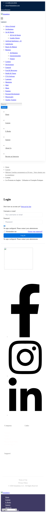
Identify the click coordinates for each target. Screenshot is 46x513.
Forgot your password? (35, 231)
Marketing (8, 82)
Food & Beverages (11, 70)
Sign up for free (26, 206)
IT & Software (10, 76)
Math (7, 85)
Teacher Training (10, 100)
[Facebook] (25, 337)
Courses (7, 170)
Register (7, 9)
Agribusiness (9, 29)
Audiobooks (9, 44)
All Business (14, 53)
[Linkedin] (25, 415)
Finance (12, 59)
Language (8, 79)
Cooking (8, 62)
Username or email (10, 211)
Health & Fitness (10, 73)
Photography (9, 97)
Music (7, 88)
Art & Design (9, 32)
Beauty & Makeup (11, 47)
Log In (23, 235)
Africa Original (10, 26)
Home (7, 167)
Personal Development (12, 94)
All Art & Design (15, 35)
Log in (3, 9)
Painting (8, 91)
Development (9, 64)
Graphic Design (15, 38)
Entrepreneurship (15, 56)
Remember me (11, 232)
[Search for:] (11, 104)
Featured (8, 67)
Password (6, 218)
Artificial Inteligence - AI (13, 41)
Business (8, 50)
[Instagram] (25, 376)
